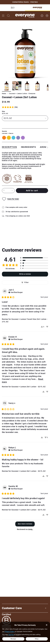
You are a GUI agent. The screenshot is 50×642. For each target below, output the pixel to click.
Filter (26, 282)
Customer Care (12, 608)
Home (4, 93)
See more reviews (25, 524)
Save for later (13, 199)
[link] (10, 107)
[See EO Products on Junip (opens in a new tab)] (30, 529)
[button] (34, 258)
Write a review (25, 274)
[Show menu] (3, 15)
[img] (15, 292)
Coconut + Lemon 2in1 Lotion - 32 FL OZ (28, 387)
